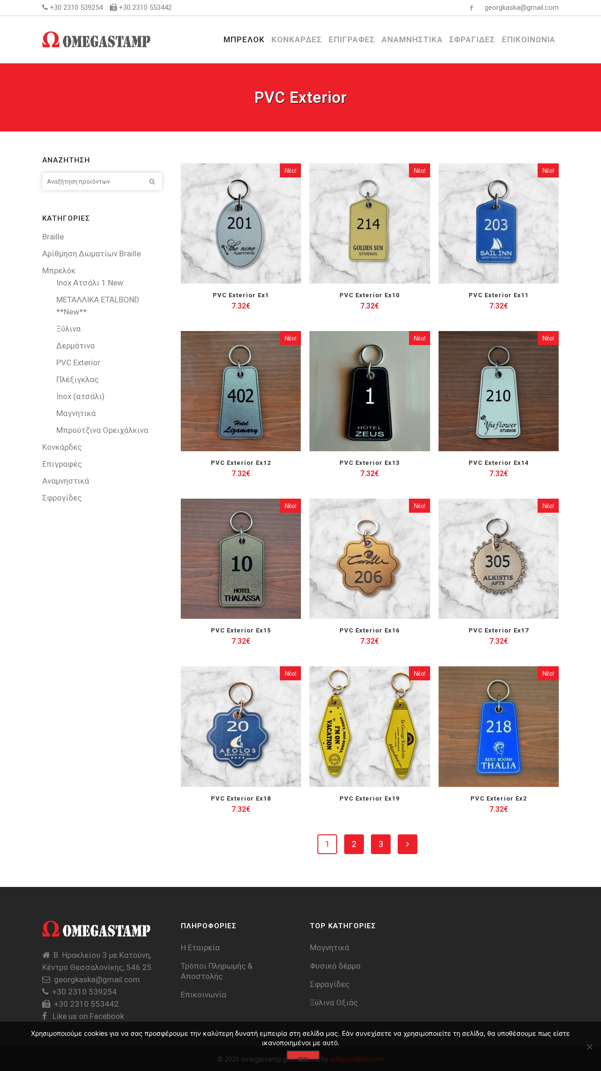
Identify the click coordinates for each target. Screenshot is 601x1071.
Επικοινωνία (203, 994)
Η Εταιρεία (200, 947)
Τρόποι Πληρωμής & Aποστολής (217, 971)
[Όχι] (589, 1046)
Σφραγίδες (62, 497)
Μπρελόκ (59, 270)
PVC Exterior (78, 362)
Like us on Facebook (87, 1016)
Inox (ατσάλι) (80, 396)
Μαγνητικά (76, 413)
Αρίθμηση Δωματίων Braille (91, 253)
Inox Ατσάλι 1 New (89, 282)
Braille (53, 236)
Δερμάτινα (75, 345)
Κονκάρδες (62, 447)
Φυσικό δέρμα (335, 966)
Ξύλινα (68, 328)
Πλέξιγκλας (77, 379)
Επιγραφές (62, 464)
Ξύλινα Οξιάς (334, 1002)
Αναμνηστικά (65, 480)
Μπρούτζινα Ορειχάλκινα (102, 430)
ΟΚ (303, 1058)
